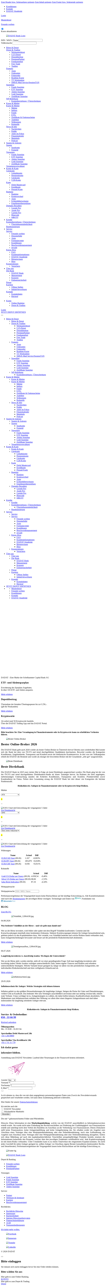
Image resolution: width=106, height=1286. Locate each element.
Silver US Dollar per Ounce (12, 879)
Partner (9, 1195)
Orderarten (15, 73)
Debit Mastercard (18, 185)
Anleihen (15, 120)
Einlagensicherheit (18, 280)
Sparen (9, 145)
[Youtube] (53, 1243)
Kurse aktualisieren (9, 31)
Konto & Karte (12, 168)
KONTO (5, 1279)
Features (9, 68)
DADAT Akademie (14, 11)
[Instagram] (53, 1238)
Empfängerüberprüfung (21, 203)
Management (16, 275)
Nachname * (6, 1085)
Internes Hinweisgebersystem (18, 1218)
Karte (8, 182)
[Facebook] (53, 1234)
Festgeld (14, 150)
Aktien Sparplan (18, 92)
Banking (9, 192)
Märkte (14, 108)
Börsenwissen (17, 259)
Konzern (14, 278)
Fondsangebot (17, 61)
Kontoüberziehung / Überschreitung (26, 101)
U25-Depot (16, 54)
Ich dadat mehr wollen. (10, 1229)
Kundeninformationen (20, 254)
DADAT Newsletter (12, 1109)
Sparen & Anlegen (13, 143)
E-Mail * (4, 1088)
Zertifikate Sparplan (19, 96)
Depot (3, 1284)
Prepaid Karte (17, 189)
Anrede (4, 1080)
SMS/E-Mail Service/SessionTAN (25, 82)
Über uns (10, 268)
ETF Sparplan (17, 89)
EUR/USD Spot (8, 858)
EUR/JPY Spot (7, 861)
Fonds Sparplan (17, 87)
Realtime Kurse (17, 78)
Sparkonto (15, 147)
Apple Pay (15, 210)
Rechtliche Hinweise (14, 1211)
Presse (8, 282)
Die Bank (10, 271)
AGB (8, 1223)
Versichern (15, 266)
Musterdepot (16, 588)
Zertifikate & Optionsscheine (23, 117)
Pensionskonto (17, 175)
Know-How (11, 250)
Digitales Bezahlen (14, 206)
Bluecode (15, 215)
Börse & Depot (12, 48)
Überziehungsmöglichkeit (21, 224)
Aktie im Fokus (17, 134)
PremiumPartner (18, 59)
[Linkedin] (53, 1247)
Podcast (14, 141)
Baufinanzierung (13, 227)
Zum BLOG (6, 912)
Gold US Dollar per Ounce (12, 876)
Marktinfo (15, 138)
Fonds (13, 113)
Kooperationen (12, 264)
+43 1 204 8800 (7, 1036)
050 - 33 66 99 (8, 1017)
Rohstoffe (15, 124)
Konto (8, 301)
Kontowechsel (17, 196)
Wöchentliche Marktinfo (14, 1111)
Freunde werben (18, 234)
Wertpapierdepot (18, 52)
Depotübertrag (17, 57)
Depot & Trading (13, 50)
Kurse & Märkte (13, 103)
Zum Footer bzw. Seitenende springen (67, 2)
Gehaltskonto (16, 173)
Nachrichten (16, 129)
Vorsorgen (10, 152)
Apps (13, 71)
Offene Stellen (17, 287)
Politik (14, 131)
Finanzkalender (17, 136)
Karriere (9, 285)
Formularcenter (17, 240)
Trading (14, 66)
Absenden (6, 1114)
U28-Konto (16, 180)
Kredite (9, 220)
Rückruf (14, 296)
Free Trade (15, 64)
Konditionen (11, 6)
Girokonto (10, 171)
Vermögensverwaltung (15, 166)
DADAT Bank (17, 273)
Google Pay (16, 208)
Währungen (16, 122)
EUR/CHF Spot (8, 864)
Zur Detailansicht (8, 810)
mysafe (14, 247)
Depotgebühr (16, 236)
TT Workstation (17, 80)
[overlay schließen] (2, 1256)
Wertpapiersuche (8, 891)
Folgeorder (15, 75)
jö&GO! (14, 217)
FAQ (13, 252)
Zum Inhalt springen (43, 2)
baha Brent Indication (10, 882)
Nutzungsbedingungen (15, 1225)
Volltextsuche (6, 43)
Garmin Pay (16, 213)
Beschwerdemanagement (21, 245)
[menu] (2, 315)
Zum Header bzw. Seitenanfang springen (17, 2)
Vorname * (5, 1083)
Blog (13, 261)
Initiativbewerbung (19, 289)
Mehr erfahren (7, 694)
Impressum (10, 1213)
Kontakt (9, 9)
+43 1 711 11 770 (8, 1042)
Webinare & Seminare (15, 1198)
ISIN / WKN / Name (9, 40)
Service (9, 229)
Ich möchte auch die (9, 1106)
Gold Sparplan (17, 94)
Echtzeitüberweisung (19, 201)
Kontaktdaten (16, 294)
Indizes (14, 110)
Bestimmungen (19, 899)
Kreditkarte (16, 187)
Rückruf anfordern (8, 1022)
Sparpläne (10, 85)
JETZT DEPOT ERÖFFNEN (13, 312)
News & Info (11, 127)
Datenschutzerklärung (29, 1102)
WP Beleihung (12, 99)
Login (3, 15)
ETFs (13, 115)
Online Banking (17, 303)
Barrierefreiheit (12, 1216)
